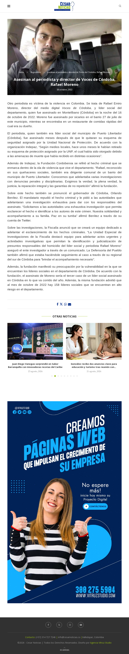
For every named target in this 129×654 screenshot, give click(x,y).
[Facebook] (48, 625)
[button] (11, 349)
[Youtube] (81, 625)
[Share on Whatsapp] (65, 304)
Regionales (36, 72)
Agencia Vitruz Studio (101, 642)
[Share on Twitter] (61, 304)
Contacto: (30, 637)
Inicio (21, 72)
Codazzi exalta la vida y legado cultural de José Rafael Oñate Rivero (94, 365)
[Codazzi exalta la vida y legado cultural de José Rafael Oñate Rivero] (94, 341)
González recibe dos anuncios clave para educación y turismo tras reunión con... (35, 365)
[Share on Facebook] (57, 304)
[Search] (120, 6)
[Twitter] (59, 625)
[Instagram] (70, 625)
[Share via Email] (69, 304)
